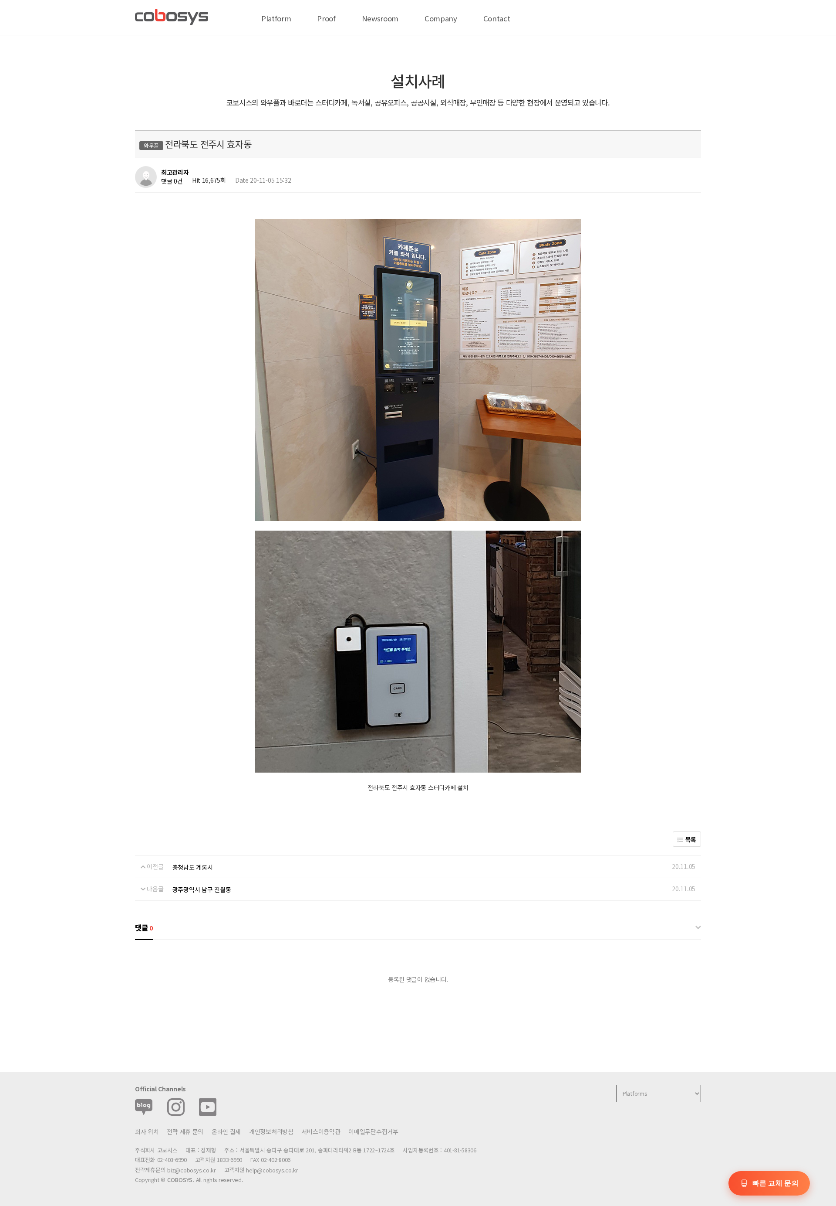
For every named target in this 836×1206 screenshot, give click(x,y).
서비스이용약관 (320, 1131)
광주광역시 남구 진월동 (201, 889)
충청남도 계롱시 (192, 867)
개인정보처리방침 (271, 1131)
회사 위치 (147, 1131)
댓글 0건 (172, 181)
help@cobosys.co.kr (272, 1170)
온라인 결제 (226, 1131)
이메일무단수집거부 (373, 1131)
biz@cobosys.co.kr (191, 1170)
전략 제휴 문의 (185, 1131)
